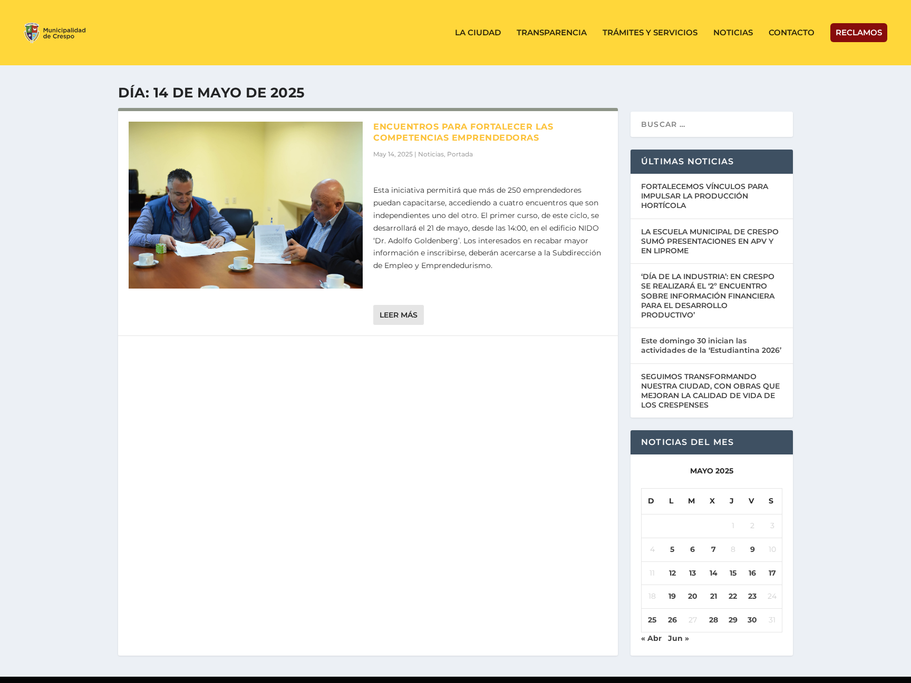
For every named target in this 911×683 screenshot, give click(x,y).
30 (752, 620)
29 (733, 620)
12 (672, 573)
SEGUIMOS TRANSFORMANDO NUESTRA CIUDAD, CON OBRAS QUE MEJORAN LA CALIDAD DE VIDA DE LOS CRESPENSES (710, 391)
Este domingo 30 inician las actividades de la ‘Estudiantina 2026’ (711, 345)
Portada (460, 154)
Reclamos (859, 32)
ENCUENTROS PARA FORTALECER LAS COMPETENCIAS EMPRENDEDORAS (463, 132)
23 (752, 596)
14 (714, 573)
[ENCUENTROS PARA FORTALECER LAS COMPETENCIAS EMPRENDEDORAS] (246, 205)
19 (672, 596)
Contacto (792, 32)
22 (733, 596)
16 (752, 573)
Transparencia (552, 32)
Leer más (399, 315)
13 (692, 573)
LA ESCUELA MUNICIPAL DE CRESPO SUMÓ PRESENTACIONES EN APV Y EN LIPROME (710, 241)
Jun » (678, 638)
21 (713, 596)
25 (652, 620)
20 (692, 596)
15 (733, 573)
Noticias (733, 32)
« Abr (651, 638)
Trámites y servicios (650, 32)
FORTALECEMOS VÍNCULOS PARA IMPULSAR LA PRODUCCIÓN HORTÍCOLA (704, 196)
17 (772, 573)
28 (713, 620)
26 (672, 620)
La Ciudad (478, 32)
